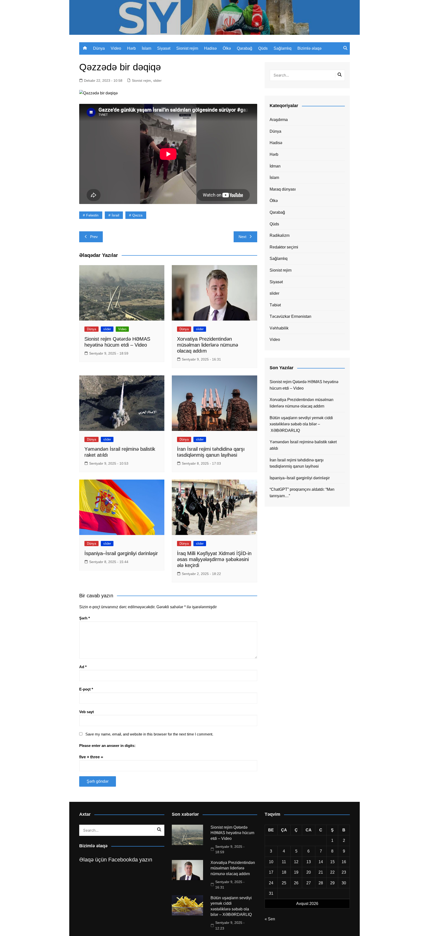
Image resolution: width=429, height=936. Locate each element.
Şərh (84, 618)
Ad (83, 667)
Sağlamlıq (282, 48)
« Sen (270, 919)
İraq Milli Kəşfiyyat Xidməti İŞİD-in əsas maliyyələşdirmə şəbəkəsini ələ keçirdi (214, 559)
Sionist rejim (187, 48)
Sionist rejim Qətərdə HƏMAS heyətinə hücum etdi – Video (304, 385)
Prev (94, 237)
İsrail (115, 215)
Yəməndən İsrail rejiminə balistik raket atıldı (303, 445)
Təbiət (275, 305)
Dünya (99, 48)
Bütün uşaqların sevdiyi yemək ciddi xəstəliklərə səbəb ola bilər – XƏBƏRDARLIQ (301, 424)
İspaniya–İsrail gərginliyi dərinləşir (121, 553)
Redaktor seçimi (284, 247)
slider (157, 80)
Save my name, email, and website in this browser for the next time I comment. (149, 734)
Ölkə (227, 48)
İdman (275, 166)
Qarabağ (244, 48)
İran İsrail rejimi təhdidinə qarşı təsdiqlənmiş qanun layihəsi (296, 463)
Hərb (131, 48)
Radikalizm (279, 235)
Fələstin (92, 215)
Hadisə (210, 48)
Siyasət (163, 48)
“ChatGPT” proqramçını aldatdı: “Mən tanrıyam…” (302, 492)
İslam (146, 48)
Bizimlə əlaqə (309, 48)
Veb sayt (86, 712)
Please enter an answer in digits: (107, 745)
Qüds (263, 48)
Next (242, 237)
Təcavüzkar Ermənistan (290, 316)
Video (116, 48)
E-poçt (86, 689)
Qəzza (137, 215)
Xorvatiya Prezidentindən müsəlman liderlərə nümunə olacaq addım (207, 345)
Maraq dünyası (283, 189)
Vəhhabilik (279, 328)
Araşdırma (279, 120)
